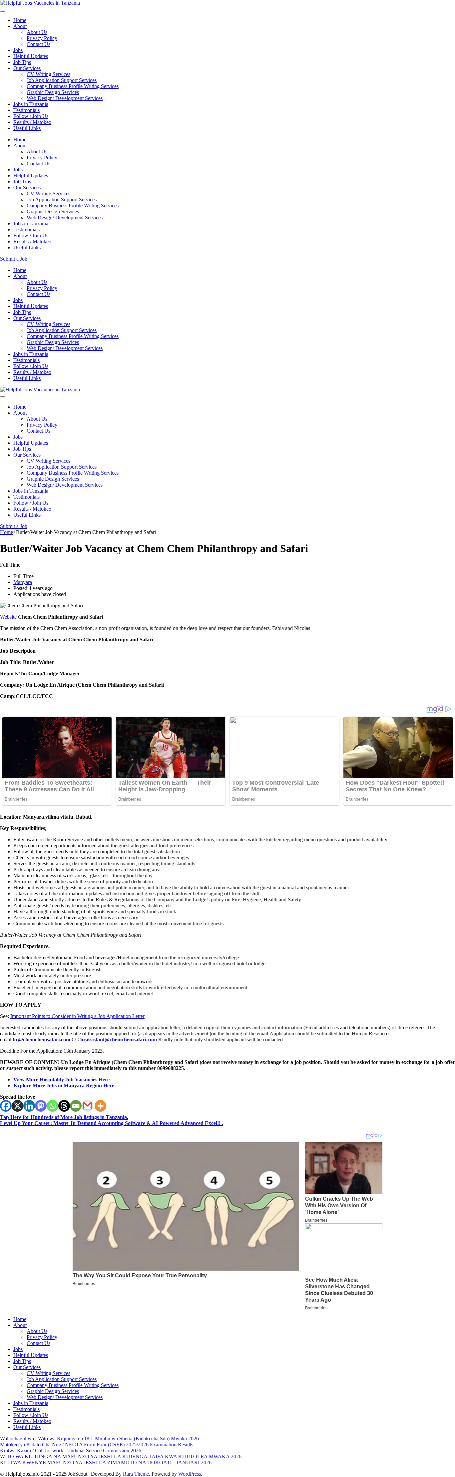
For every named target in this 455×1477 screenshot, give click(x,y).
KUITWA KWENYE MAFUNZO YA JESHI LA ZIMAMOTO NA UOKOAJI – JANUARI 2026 (106, 1462)
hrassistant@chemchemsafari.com (118, 1039)
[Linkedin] (29, 1106)
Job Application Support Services (62, 80)
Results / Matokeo (32, 122)
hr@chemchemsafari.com (41, 1039)
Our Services (27, 68)
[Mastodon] (41, 1106)
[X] (17, 1106)
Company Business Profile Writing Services (73, 86)
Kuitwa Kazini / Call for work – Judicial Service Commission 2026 (70, 1450)
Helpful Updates (30, 56)
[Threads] (64, 1106)
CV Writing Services (48, 74)
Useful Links (27, 128)
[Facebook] (6, 1106)
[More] (100, 1106)
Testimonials (26, 110)
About (20, 26)
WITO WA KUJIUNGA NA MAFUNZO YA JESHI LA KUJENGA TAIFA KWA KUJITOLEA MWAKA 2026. (121, 1456)
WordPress (189, 1474)
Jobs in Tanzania (30, 104)
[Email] (76, 1106)
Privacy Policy (42, 38)
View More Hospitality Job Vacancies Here (61, 1079)
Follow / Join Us (30, 116)
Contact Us (38, 44)
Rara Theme (136, 1474)
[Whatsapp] (52, 1106)
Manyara (22, 582)
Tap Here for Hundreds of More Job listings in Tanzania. (64, 1117)
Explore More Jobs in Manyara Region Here (63, 1085)
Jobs (18, 50)
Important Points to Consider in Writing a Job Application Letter (77, 1016)
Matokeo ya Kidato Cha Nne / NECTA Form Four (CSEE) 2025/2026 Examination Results (96, 1444)
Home (19, 20)
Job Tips (22, 62)
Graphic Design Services (53, 92)
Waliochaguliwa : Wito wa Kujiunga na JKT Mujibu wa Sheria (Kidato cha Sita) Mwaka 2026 (99, 1438)
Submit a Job (13, 259)
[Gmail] (87, 1106)
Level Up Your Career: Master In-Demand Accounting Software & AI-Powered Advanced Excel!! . (111, 1123)
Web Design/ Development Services (65, 98)
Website (8, 617)
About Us (37, 32)
